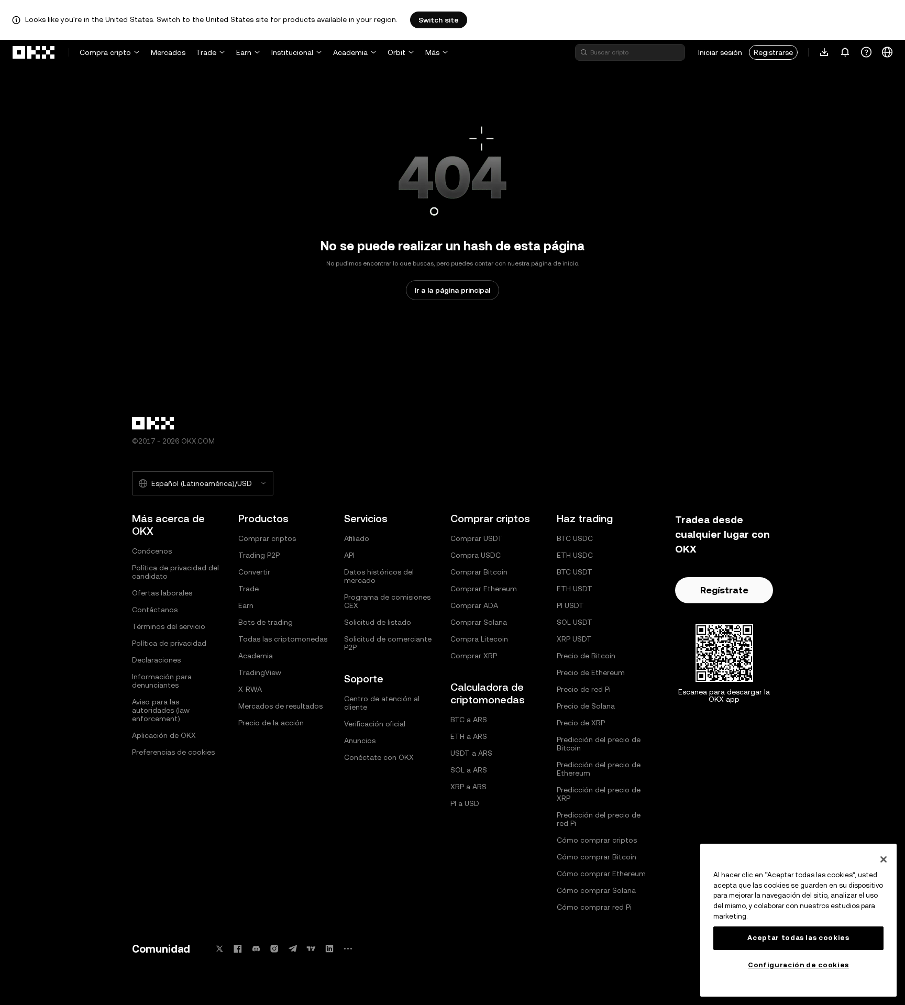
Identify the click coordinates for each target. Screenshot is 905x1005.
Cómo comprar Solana (596, 890)
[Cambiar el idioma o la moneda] (887, 52)
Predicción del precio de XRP (599, 794)
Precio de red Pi (584, 689)
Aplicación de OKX (164, 735)
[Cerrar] (883, 859)
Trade (206, 52)
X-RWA (250, 689)
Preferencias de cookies (173, 752)
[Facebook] (237, 949)
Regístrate (724, 589)
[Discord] (256, 949)
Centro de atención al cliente (382, 702)
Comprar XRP (473, 655)
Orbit (396, 52)
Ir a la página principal (452, 290)
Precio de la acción (271, 723)
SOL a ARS (468, 770)
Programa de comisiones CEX (387, 601)
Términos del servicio (168, 626)
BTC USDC (575, 538)
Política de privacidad (169, 643)
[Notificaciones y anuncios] (845, 52)
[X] (219, 949)
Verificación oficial (374, 724)
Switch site (438, 20)
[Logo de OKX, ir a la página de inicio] (34, 52)
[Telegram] (292, 949)
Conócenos (152, 551)
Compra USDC (475, 555)
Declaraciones (156, 660)
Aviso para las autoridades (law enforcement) (161, 710)
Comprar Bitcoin (478, 572)
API (349, 555)
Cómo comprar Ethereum (601, 873)
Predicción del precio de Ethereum (599, 768)
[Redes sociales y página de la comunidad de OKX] (347, 949)
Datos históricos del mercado (379, 576)
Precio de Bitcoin (586, 655)
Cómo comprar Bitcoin (596, 857)
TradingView (259, 672)
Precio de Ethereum (591, 672)
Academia (350, 52)
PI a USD (464, 803)
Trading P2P (259, 555)
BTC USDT (574, 572)
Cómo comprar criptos (597, 840)
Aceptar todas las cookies (798, 938)
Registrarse (773, 52)
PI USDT (570, 605)
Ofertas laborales (162, 593)
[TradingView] (311, 949)
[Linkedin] (329, 949)
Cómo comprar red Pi (594, 907)
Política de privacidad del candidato (175, 572)
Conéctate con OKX (379, 757)
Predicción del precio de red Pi (599, 819)
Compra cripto (105, 52)
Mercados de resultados (280, 706)
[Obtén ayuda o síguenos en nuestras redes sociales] (866, 52)
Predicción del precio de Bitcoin (599, 743)
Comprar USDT (476, 538)
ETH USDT (574, 588)
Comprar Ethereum (483, 588)
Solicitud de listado (377, 622)
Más (432, 52)
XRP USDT (574, 639)
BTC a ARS (468, 719)
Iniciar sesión (720, 52)
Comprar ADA (474, 605)
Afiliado (356, 538)
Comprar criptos (267, 538)
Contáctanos (155, 609)
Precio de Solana (586, 706)
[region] (798, 920)
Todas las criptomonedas (282, 639)
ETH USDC (575, 555)
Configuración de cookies (798, 965)
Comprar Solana (478, 622)
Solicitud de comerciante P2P (388, 643)
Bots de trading (265, 622)
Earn (243, 52)
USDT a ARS (471, 753)
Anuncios (360, 740)
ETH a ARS (468, 736)
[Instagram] (274, 949)
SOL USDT (574, 622)
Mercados (168, 52)
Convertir (254, 572)
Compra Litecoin (479, 639)
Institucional (292, 52)
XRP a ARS (468, 786)
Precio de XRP (581, 723)
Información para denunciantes (162, 680)
